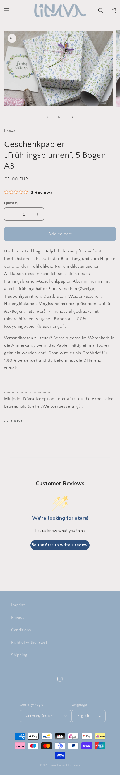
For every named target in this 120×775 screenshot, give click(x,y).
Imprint (18, 605)
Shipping (19, 655)
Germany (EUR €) (40, 716)
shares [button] (17, 420)
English (83, 716)
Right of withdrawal (29, 642)
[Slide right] (72, 117)
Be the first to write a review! (60, 545)
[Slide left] (48, 117)
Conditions (21, 630)
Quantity (11, 203)
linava (53, 765)
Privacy (17, 617)
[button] (7, 10)
